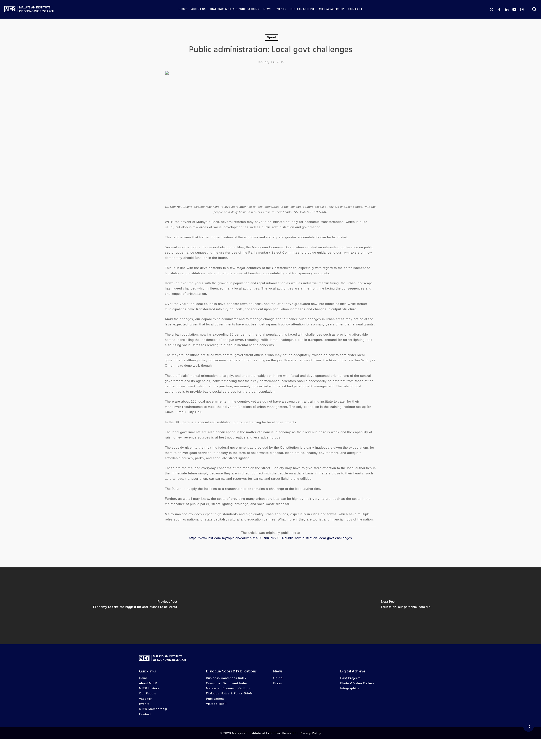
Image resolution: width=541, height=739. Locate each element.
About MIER (148, 683)
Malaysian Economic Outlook (228, 688)
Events (144, 703)
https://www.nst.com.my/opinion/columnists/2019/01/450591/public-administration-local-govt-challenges (270, 538)
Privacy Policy (310, 733)
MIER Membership (153, 708)
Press (277, 683)
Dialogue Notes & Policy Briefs (229, 693)
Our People (147, 693)
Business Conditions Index (226, 678)
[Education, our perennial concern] (405, 605)
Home (143, 678)
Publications (215, 698)
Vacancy (145, 698)
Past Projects (350, 678)
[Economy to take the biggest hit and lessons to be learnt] (135, 605)
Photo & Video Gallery (357, 683)
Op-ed (271, 37)
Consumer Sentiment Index (227, 683)
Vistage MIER (216, 703)
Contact (145, 714)
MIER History (149, 688)
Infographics (349, 688)
